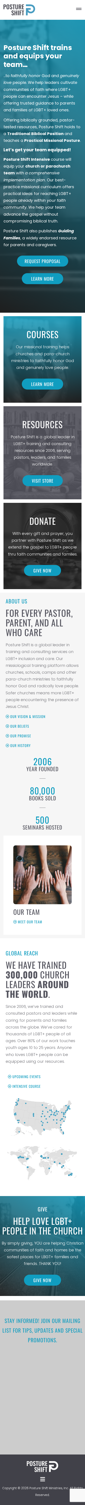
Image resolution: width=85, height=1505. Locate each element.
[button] (62, 10)
